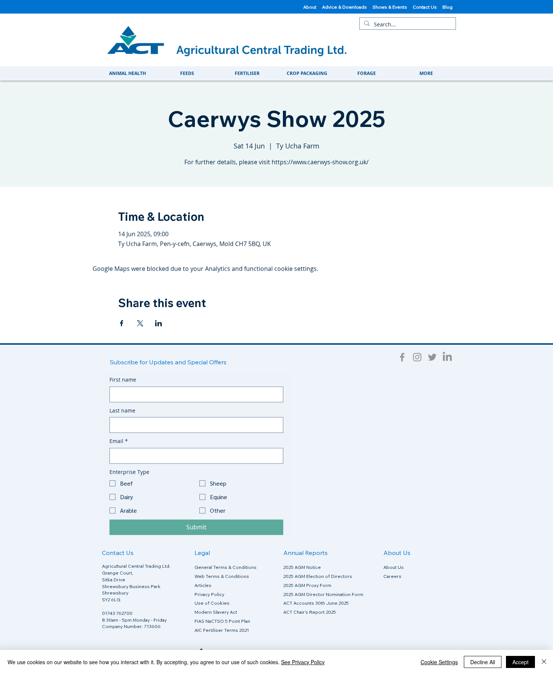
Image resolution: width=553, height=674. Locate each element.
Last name (122, 410)
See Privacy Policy (303, 662)
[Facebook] (402, 357)
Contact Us (427, 7)
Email (118, 441)
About (309, 7)
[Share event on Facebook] (121, 323)
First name (122, 379)
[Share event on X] (140, 323)
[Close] (543, 662)
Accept (520, 662)
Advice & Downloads (344, 7)
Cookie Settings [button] (439, 662)
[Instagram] (417, 357)
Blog (448, 7)
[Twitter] (432, 357)
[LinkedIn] (447, 357)
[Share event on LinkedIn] (158, 323)
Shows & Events (392, 7)
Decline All (482, 662)
